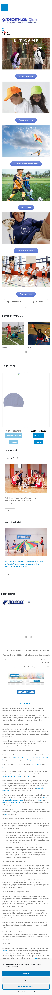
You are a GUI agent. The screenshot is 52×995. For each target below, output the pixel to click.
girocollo (40, 800)
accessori (5, 951)
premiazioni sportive (8, 767)
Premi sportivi (26, 207)
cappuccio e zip (16, 802)
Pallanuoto (10, 760)
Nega (26, 980)
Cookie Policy (17, 992)
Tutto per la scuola (26, 294)
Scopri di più (10, 510)
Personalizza (14, 435)
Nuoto (4, 760)
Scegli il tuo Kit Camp (26, 76)
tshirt (43, 797)
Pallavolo (17, 760)
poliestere (11, 800)
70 (31, 776)
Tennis (34, 760)
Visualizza (13, 442)
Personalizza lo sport (26, 120)
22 (26, 776)
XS (3, 776)
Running (23, 760)
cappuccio (5, 802)
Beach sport (20, 757)
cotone (4, 800)
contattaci (35, 958)
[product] (13, 400)
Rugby (29, 760)
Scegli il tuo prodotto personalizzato (26, 164)
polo (16, 800)
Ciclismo (32, 757)
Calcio (27, 757)
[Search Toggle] (3, 30)
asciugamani (25, 774)
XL (11, 776)
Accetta (26, 973)
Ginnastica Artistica (42, 757)
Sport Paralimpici (36, 764)
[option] (14, 301)
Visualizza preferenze (26, 987)
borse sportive (18, 776)
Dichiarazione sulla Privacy (30, 992)
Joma (5, 814)
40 (28, 776)
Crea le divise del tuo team (26, 251)
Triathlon (40, 760)
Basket (14, 757)
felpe (21, 800)
